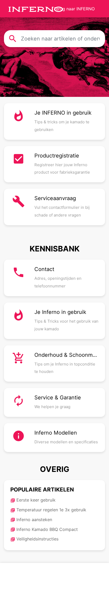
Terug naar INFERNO (77, 9)
